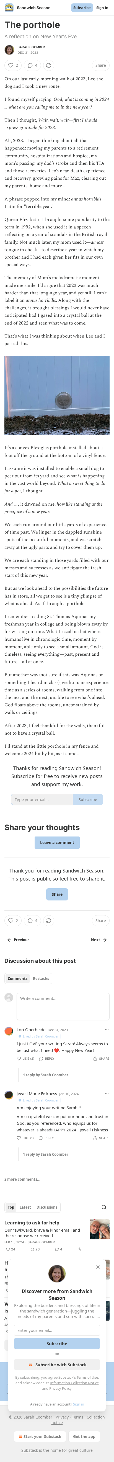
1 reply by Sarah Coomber (45, 1074)
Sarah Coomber (31, 47)
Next (95, 939)
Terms (77, 1417)
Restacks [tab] (41, 978)
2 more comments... (22, 1179)
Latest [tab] (25, 1207)
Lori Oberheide (31, 1029)
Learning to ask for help (31, 1223)
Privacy (62, 1417)
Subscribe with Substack (61, 1364)
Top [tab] (11, 1207)
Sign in (102, 7)
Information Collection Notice (74, 1382)
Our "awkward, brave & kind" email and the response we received (42, 1232)
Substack (29, 1450)
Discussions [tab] (47, 1207)
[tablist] (28, 978)
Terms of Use (87, 1377)
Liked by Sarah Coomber (41, 1036)
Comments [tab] (17, 978)
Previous (21, 939)
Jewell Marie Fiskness (37, 1093)
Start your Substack (42, 1436)
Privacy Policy (60, 1388)
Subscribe (82, 7)
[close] (98, 1267)
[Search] (104, 1207)
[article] (57, 1236)
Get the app (84, 1436)
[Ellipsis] (106, 1029)
